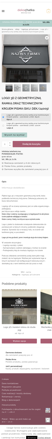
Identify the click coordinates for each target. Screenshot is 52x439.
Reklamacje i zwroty (11, 397)
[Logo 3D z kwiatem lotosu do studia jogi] (19, 306)
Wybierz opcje (19, 341)
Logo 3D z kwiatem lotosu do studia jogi (19, 328)
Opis (4, 182)
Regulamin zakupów (11, 387)
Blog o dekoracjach (11, 400)
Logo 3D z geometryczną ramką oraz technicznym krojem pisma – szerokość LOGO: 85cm (28, 116)
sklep (17, 29)
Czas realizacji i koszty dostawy (16, 393)
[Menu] (5, 11)
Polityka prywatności (11, 390)
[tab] (26, 182)
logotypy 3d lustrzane (30, 29)
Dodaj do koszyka (31, 144)
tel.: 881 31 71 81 (9, 159)
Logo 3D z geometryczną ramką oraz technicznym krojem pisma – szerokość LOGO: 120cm (28, 124)
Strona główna (7, 29)
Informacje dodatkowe (13, 188)
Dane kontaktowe (10, 383)
